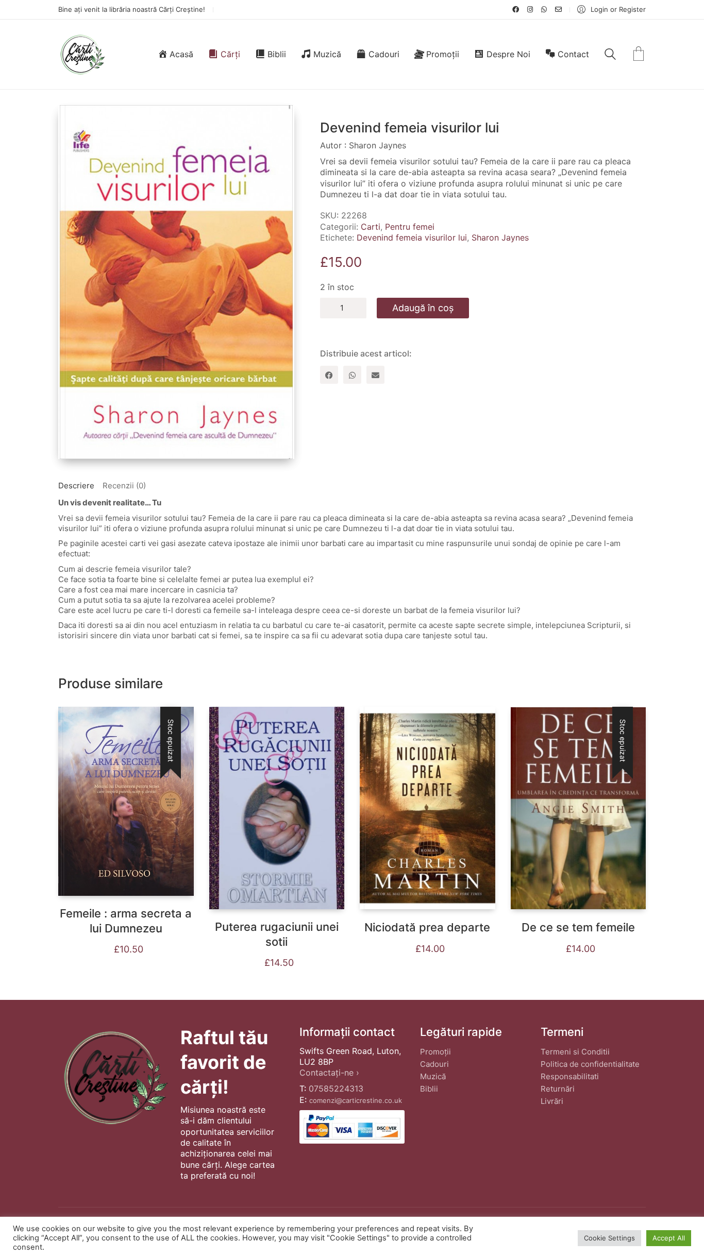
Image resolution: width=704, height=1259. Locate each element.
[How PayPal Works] (352, 1127)
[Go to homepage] (82, 54)
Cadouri (434, 1064)
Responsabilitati (570, 1076)
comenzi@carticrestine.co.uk (355, 1100)
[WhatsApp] (352, 375)
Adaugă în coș (423, 307)
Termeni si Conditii (575, 1052)
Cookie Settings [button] (609, 1238)
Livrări (552, 1101)
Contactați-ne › (329, 1072)
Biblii (429, 1089)
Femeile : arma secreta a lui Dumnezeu (126, 921)
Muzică (433, 1076)
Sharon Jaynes (500, 237)
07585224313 (336, 1088)
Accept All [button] (668, 1238)
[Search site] (610, 55)
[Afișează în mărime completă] (74, 121)
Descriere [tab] (76, 485)
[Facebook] (329, 375)
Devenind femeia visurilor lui (412, 237)
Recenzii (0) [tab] (124, 485)
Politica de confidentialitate (590, 1064)
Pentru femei (409, 227)
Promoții (435, 1052)
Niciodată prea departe (427, 927)
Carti (370, 227)
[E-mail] (375, 375)
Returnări (558, 1089)
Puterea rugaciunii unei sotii (277, 934)
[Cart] (638, 54)
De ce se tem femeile (578, 927)
